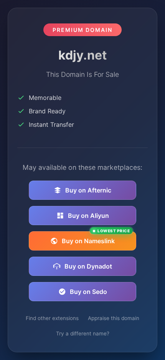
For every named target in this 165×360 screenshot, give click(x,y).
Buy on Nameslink (96, 238)
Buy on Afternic (88, 190)
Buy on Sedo (88, 291)
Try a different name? (82, 333)
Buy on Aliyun (88, 215)
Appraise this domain (113, 318)
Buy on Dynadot (88, 266)
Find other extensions (52, 318)
